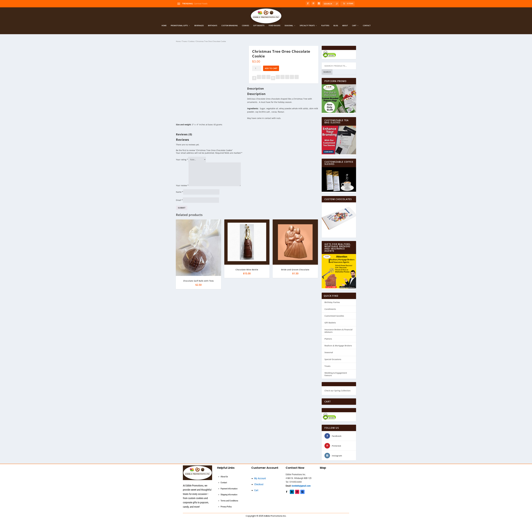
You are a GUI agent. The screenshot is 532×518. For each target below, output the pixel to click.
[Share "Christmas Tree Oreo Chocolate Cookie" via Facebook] (254, 78)
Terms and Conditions (229, 500)
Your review (182, 185)
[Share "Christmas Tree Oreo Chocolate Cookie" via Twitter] (259, 78)
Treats (184, 41)
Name (179, 192)
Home (164, 26)
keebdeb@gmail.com (301, 486)
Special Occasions (332, 359)
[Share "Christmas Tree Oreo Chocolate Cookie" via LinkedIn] (278, 78)
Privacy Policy (226, 506)
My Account (260, 478)
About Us (224, 476)
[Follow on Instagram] (297, 492)
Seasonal (289, 26)
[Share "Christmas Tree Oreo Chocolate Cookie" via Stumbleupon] (287, 78)
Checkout (258, 484)
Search (327, 72)
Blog (335, 26)
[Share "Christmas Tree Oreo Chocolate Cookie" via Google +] (264, 78)
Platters (325, 26)
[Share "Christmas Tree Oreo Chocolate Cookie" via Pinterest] (273, 78)
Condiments (330, 309)
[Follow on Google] (302, 492)
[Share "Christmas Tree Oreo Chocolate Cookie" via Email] (292, 78)
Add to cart (271, 68)
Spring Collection (342, 390)
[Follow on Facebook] (287, 492)
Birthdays (212, 26)
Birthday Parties (332, 302)
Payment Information (229, 488)
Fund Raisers (274, 26)
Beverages (199, 26)
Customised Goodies (334, 316)
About (345, 26)
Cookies (245, 26)
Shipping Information (229, 494)
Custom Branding (229, 26)
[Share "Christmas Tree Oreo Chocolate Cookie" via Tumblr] (268, 78)
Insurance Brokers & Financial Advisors (338, 330)
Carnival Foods (201, 3)
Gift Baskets (258, 26)
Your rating (182, 159)
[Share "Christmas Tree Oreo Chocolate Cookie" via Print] (297, 78)
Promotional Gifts (179, 26)
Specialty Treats (307, 26)
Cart (354, 26)
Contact (367, 26)
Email (179, 200)
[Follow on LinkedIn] (292, 492)
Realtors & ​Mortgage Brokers (338, 345)
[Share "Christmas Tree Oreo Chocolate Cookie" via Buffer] (282, 78)
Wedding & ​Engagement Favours (335, 374)
